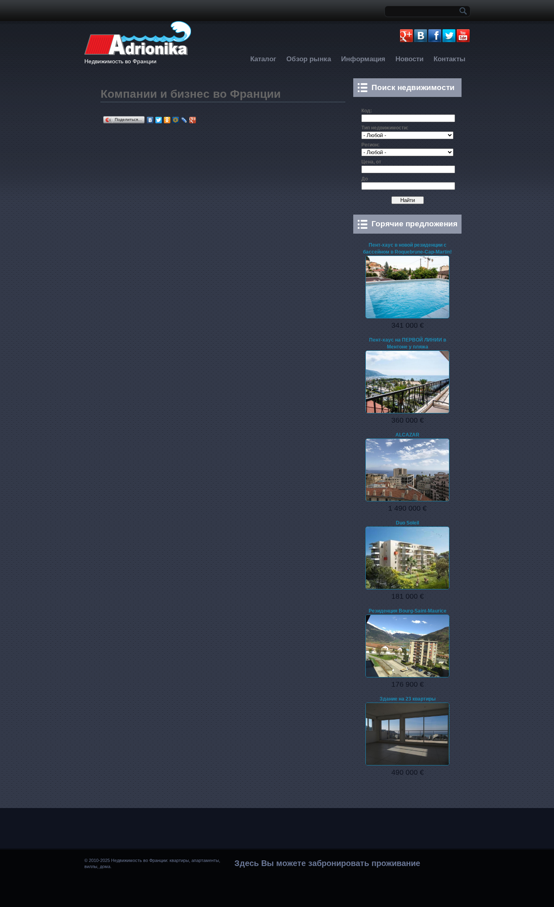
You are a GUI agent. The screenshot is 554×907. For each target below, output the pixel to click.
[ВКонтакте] (150, 120)
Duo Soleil (407, 523)
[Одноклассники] (167, 120)
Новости (409, 59)
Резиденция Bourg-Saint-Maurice (408, 611)
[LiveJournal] (184, 120)
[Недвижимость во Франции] (137, 54)
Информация (363, 59)
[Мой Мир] (176, 120)
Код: (366, 111)
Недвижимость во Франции (120, 61)
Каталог (263, 59)
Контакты (450, 59)
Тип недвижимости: (384, 128)
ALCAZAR (407, 435)
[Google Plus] (193, 120)
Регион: (370, 145)
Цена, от (371, 162)
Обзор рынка (308, 59)
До (364, 179)
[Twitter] (159, 120)
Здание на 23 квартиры (408, 699)
